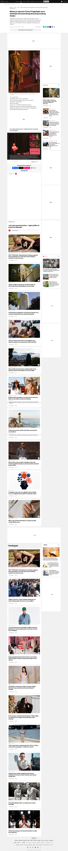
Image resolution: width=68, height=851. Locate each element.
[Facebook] (28, 847)
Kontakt (34, 844)
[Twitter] (30, 847)
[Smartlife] (38, 842)
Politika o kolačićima (39, 844)
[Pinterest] (35, 847)
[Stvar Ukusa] (52, 842)
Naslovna (11, 7)
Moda (15, 7)
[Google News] (38, 847)
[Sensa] (42, 842)
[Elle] (2, 1)
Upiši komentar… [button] (15, 230)
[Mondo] (19, 842)
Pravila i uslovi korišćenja (28, 844)
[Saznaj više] (59, 256)
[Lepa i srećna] (34, 842)
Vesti (18, 7)
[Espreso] (23, 842)
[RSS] (40, 847)
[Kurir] (15, 842)
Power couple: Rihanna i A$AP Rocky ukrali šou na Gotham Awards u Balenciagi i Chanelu (23, 402)
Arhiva (51, 844)
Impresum (21, 844)
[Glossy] (30, 842)
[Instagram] (33, 847)
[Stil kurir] (26, 842)
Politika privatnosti (46, 844)
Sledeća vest (34, 161)
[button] (38, 27)
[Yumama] (47, 842)
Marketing (17, 844)
